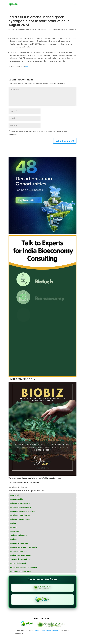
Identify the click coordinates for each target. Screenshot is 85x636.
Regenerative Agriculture (20, 559)
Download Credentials (18, 487)
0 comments (71, 29)
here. (27, 66)
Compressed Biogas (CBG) (20, 571)
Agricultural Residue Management (24, 567)
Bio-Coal (13, 527)
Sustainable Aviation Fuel (20, 515)
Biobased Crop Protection (20, 503)
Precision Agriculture (18, 535)
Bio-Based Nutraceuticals (20, 507)
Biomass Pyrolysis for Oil (19, 543)
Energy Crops (15, 531)
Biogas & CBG (35, 29)
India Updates (46, 29)
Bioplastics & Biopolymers (20, 555)
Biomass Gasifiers (17, 499)
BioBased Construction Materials (23, 547)
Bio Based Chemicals (18, 563)
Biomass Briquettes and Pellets (22, 511)
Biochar (13, 523)
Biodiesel (13, 539)
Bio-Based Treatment (18, 551)
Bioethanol (25, 29)
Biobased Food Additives (20, 519)
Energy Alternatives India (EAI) (47, 630)
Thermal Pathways (58, 29)
